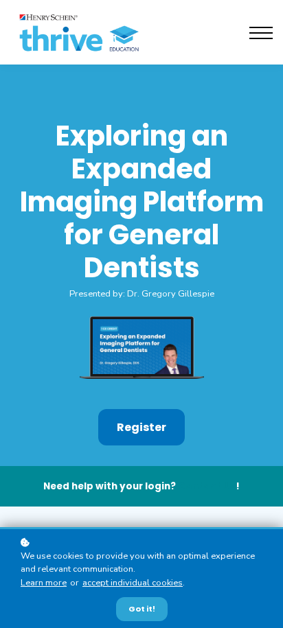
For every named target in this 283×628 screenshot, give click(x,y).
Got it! (141, 608)
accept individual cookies (132, 583)
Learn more (44, 583)
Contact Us (207, 486)
